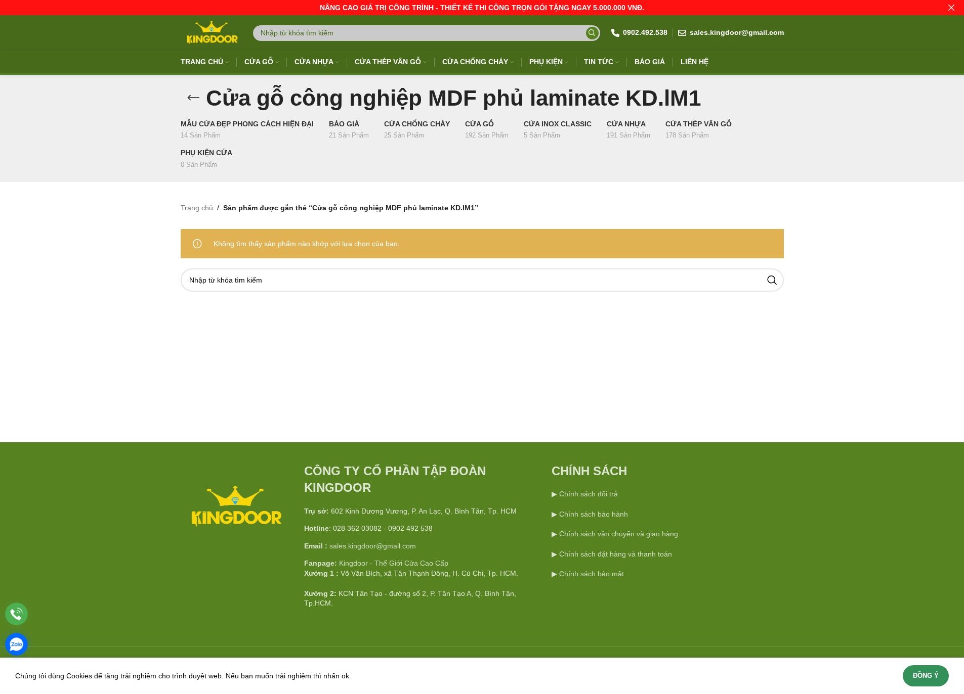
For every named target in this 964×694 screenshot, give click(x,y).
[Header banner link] (482, 7)
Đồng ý (926, 675)
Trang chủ (197, 208)
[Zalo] (16, 644)
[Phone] (16, 614)
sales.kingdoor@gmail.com (372, 546)
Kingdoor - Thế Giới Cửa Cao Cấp (393, 563)
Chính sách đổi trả (587, 494)
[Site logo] (211, 32)
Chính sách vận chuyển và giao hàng (618, 534)
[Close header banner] (951, 7)
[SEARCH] (592, 33)
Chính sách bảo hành (592, 514)
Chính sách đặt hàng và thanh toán (615, 554)
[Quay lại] (193, 98)
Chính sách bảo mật (591, 574)
